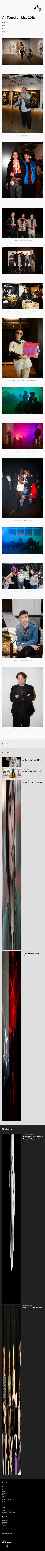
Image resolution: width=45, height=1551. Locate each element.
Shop (3, 1496)
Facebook (5, 31)
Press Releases (6, 1499)
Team (3, 1503)
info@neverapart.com (8, 1533)
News (3, 1501)
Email (4, 34)
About (4, 1486)
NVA (3, 1494)
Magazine (5, 1488)
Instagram (5, 1522)
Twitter (4, 33)
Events (4, 1491)
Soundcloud (5, 1523)
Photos (4, 25)
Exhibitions (5, 1489)
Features (4, 1493)
